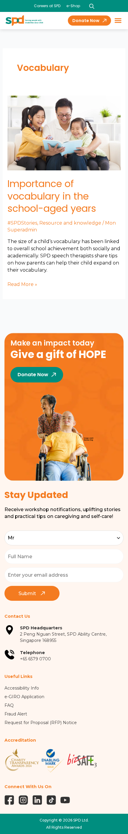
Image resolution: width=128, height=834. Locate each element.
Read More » (22, 284)
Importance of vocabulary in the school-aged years (51, 196)
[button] (118, 20)
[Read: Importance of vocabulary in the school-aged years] (64, 133)
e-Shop (73, 5)
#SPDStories (22, 223)
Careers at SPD (47, 5)
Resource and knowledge (70, 223)
